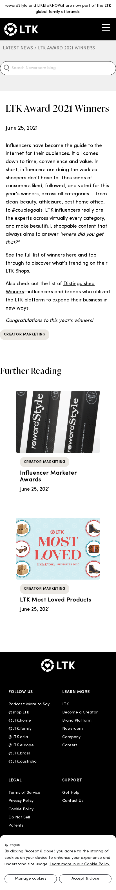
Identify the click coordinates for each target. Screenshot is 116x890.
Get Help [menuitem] (70, 793)
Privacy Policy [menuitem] (21, 801)
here (71, 255)
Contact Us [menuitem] (72, 801)
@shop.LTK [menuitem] (18, 712)
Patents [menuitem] (16, 825)
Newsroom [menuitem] (72, 729)
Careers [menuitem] (69, 745)
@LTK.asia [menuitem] (18, 737)
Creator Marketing (24, 334)
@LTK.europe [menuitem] (21, 745)
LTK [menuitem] (65, 704)
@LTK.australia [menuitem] (23, 761)
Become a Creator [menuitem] (80, 712)
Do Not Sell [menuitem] (19, 817)
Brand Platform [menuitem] (77, 721)
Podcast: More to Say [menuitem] (29, 704)
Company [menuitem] (71, 737)
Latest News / (20, 48)
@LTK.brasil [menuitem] (19, 753)
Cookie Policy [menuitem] (21, 809)
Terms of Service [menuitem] (24, 793)
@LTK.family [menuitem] (20, 729)
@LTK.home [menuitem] (19, 721)
